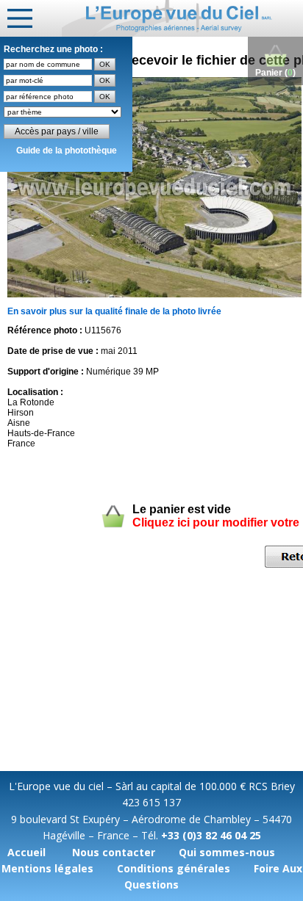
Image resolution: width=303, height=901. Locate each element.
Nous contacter (113, 852)
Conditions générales (173, 868)
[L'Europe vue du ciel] (182, 18)
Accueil (26, 852)
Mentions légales (47, 868)
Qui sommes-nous (227, 852)
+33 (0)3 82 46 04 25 (211, 835)
